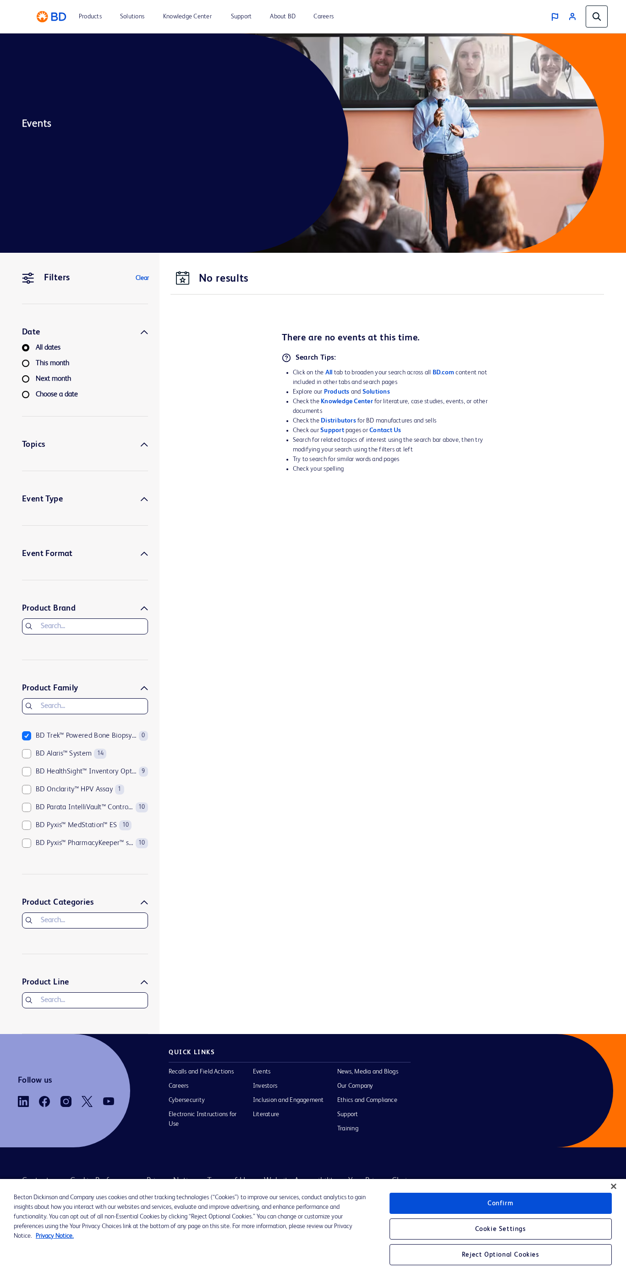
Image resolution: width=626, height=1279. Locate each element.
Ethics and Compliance (367, 1100)
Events (261, 1071)
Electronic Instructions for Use (202, 1119)
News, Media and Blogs (367, 1071)
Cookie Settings (500, 1229)
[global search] (597, 17)
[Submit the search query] (28, 626)
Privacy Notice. (55, 1236)
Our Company (355, 1086)
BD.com (443, 372)
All (329, 372)
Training (347, 1128)
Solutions (376, 392)
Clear (142, 278)
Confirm (500, 1203)
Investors (265, 1086)
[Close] (613, 1186)
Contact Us (385, 430)
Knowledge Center (347, 401)
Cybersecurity (187, 1100)
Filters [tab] (57, 278)
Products (337, 392)
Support (332, 430)
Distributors (338, 420)
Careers (179, 1086)
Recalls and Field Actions (201, 1071)
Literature (266, 1114)
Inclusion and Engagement (288, 1100)
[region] (313, 1229)
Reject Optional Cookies (500, 1254)
